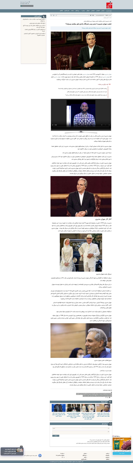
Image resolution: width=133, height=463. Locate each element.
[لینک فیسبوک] (106, 398)
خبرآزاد (70, 461)
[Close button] (130, 436)
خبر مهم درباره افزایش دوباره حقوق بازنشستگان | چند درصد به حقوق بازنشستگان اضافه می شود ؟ (86, 95)
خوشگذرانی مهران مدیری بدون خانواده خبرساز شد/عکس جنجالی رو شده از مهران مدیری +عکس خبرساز (73, 415)
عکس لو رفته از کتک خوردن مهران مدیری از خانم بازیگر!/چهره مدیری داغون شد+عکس (103, 414)
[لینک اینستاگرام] (62, 458)
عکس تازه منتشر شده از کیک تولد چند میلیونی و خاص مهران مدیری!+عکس (58, 414)
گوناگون (61, 10)
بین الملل (77, 10)
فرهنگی (88, 10)
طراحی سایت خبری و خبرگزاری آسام (30, 455)
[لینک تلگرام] (110, 398)
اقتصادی (98, 10)
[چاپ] (53, 16)
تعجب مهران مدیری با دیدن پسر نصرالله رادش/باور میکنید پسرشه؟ (97, 396)
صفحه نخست (109, 11)
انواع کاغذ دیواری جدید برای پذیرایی (37, 23)
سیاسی (103, 10)
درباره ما (62, 453)
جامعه (72, 10)
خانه (110, 17)
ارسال (56, 435)
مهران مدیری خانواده (80, 394)
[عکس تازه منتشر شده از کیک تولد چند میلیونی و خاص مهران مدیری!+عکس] (59, 408)
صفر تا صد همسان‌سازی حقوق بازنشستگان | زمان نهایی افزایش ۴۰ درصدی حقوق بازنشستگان (87, 92)
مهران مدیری (109, 394)
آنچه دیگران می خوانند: (103, 84)
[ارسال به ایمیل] (51, 16)
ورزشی (83, 10)
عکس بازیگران (106, 17)
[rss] (28, 4)
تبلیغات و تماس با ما (60, 455)
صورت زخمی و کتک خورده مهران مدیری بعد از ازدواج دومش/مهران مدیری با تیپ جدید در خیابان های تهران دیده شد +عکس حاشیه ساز (88, 416)
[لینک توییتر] (108, 398)
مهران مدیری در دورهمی (100, 394)
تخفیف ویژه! (122, 453)
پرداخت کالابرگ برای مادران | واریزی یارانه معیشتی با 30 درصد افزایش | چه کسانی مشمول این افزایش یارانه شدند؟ (82, 88)
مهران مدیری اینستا (90, 394)
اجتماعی (93, 10)
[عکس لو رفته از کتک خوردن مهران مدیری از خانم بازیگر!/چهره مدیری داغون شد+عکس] (103, 408)
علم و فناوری (67, 10)
